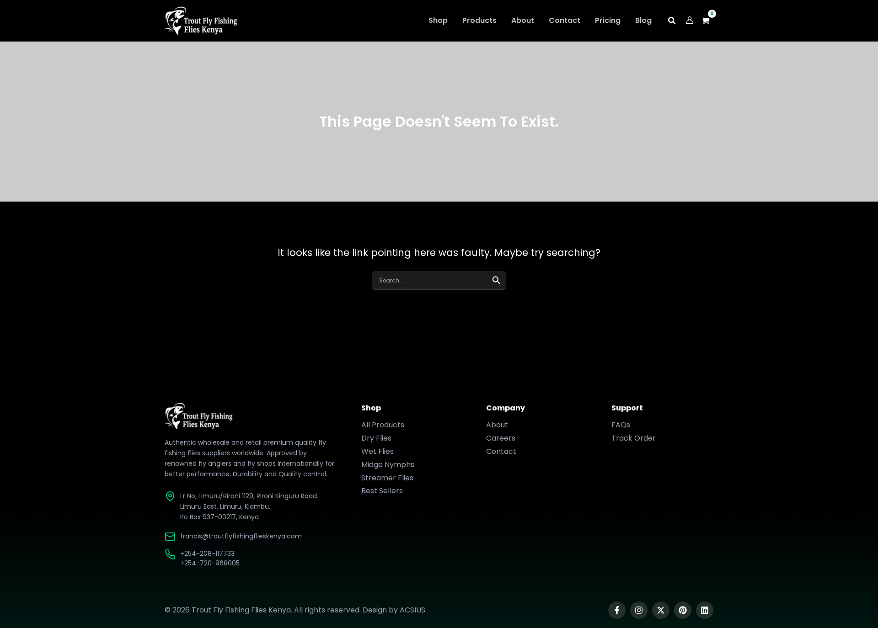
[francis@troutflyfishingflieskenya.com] (170, 536)
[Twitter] (660, 610)
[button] (672, 21)
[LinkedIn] (704, 610)
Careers (500, 438)
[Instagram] (639, 610)
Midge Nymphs (387, 464)
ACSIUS (412, 610)
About (497, 425)
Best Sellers (382, 490)
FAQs (620, 425)
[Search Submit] (496, 279)
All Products (382, 425)
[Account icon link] (689, 20)
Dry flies (376, 438)
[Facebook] (617, 610)
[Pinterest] (682, 610)
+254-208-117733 (207, 553)
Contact (501, 451)
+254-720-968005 (210, 563)
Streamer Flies (387, 478)
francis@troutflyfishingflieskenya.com (241, 536)
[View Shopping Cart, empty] (708, 21)
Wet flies (377, 451)
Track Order (633, 438)
